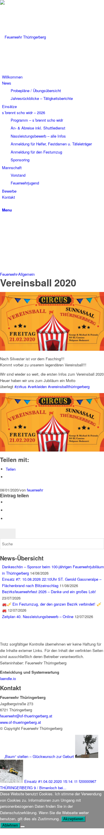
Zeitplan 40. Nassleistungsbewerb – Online (37, 616)
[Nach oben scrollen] (1, 831)
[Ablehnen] (22, 826)
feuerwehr (35, 490)
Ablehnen (10, 825)
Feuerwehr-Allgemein (17, 274)
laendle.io (8, 678)
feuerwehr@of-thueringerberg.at (26, 716)
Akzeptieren (73, 819)
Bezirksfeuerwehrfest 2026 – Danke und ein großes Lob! (49, 591)
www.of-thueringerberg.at (20, 722)
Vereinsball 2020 (38, 282)
